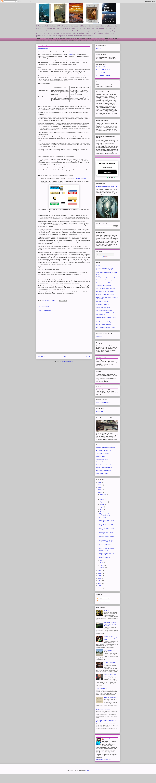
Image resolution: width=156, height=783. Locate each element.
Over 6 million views (109, 650)
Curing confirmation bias (103, 304)
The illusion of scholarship (103, 322)
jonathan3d (106, 739)
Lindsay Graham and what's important (110, 675)
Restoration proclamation (103, 450)
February (102, 565)
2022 (99, 492)
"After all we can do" (102, 688)
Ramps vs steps (104, 550)
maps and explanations (103, 402)
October (102, 499)
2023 (99, 490)
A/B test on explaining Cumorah (105, 291)
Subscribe (107, 172)
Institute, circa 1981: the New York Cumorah (106, 525)
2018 (99, 578)
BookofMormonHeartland (103, 470)
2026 (99, 482)
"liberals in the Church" (102, 453)
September (103, 502)
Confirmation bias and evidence (105, 294)
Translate (109, 257)
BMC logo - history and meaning (105, 277)
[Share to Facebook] (65, 301)
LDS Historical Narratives (103, 75)
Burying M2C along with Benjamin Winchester (106, 541)
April (101, 560)
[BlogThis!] (61, 301)
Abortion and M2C (104, 557)
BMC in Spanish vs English (103, 324)
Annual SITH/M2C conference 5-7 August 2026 (110, 638)
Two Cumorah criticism (102, 473)
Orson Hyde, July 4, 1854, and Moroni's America (106, 521)
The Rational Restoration (103, 67)
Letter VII (98, 48)
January (102, 567)
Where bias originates (102, 301)
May (101, 511)
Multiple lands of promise (103, 709)
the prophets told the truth (79, 178)
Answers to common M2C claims (105, 282)
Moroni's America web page (104, 467)
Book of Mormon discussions (104, 465)
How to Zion (99, 411)
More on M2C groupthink (106, 548)
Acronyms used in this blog (104, 280)
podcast (71, 54)
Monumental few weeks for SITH (107, 187)
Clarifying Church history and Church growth (106, 533)
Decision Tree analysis (110, 697)
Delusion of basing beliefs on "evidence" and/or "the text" (104, 268)
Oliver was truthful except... (104, 285)
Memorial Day (103, 518)
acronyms (99, 336)
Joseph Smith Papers (102, 72)
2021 (99, 570)
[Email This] (60, 301)
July (101, 507)
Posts (100, 598)
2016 (99, 583)
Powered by (103, 177)
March (102, 562)
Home (64, 356)
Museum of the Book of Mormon (105, 70)
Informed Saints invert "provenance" (110, 663)
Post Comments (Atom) (67, 361)
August (102, 504)
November (103, 497)
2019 (99, 575)
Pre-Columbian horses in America (105, 327)
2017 (99, 580)
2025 (99, 485)
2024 (99, 487)
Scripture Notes (100, 456)
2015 (99, 585)
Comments (101, 601)
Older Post (87, 356)
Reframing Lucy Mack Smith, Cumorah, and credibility (110, 624)
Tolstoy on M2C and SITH (103, 307)
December (103, 494)
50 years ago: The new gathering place (106, 514)
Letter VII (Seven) (101, 462)
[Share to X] (63, 301)
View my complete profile (103, 759)
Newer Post (41, 356)
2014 (99, 588)
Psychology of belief (102, 459)
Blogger (87, 770)
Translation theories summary (104, 310)
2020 (99, 573)
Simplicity (106, 610)
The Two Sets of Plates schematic (106, 288)
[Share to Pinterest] (66, 301)
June (101, 509)
